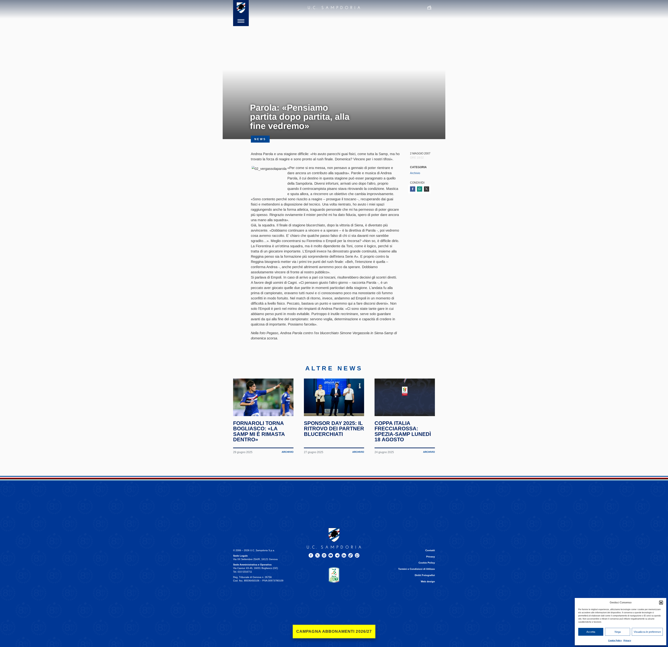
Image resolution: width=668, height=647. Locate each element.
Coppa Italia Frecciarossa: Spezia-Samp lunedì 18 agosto (403, 431)
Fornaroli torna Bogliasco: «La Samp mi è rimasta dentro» (259, 431)
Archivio (415, 173)
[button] (661, 602)
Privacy (627, 640)
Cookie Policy (615, 640)
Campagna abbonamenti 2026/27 (334, 631)
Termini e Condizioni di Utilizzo (416, 569)
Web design (428, 581)
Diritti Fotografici (425, 575)
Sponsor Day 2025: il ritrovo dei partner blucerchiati (334, 428)
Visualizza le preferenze (647, 631)
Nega (618, 631)
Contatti (430, 550)
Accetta (590, 631)
